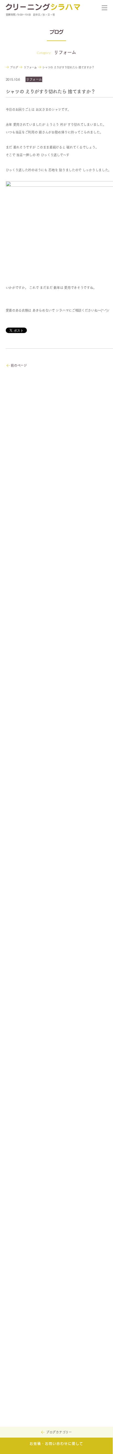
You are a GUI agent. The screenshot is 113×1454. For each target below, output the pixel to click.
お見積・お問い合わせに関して (56, 1444)
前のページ (19, 365)
